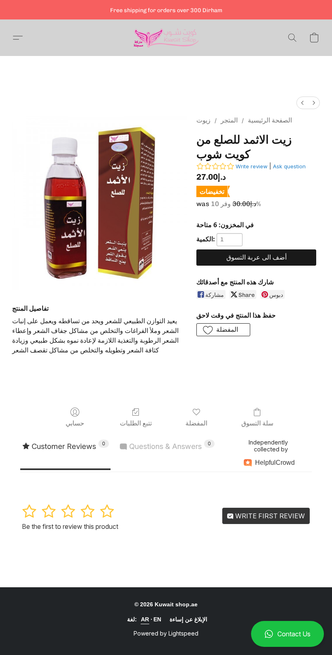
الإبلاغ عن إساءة (188, 619)
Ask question (289, 166)
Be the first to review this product (70, 526)
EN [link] (157, 619)
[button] (287, 634)
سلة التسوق (257, 423)
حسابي (75, 423)
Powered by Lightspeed (166, 633)
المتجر (229, 120)
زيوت (203, 120)
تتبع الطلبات (136, 423)
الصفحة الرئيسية (270, 120)
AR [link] (145, 619)
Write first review (269, 516)
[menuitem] (302, 103)
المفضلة (196, 423)
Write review (252, 166)
